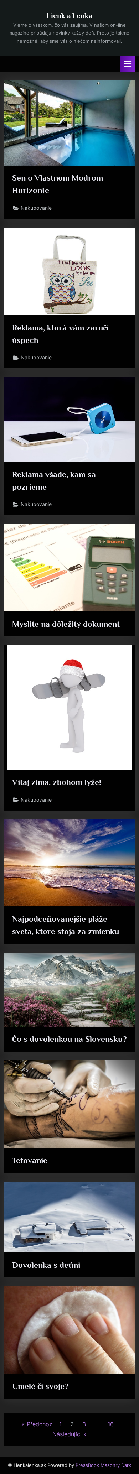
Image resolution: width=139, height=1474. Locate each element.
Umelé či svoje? (40, 1386)
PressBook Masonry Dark (103, 1465)
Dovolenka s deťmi (46, 1265)
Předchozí (40, 1424)
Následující (67, 1434)
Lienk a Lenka (69, 15)
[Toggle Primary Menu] (127, 64)
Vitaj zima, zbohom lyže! (56, 782)
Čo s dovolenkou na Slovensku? (69, 1038)
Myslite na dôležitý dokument (66, 624)
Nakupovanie (36, 208)
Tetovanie (29, 1160)
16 (111, 1424)
